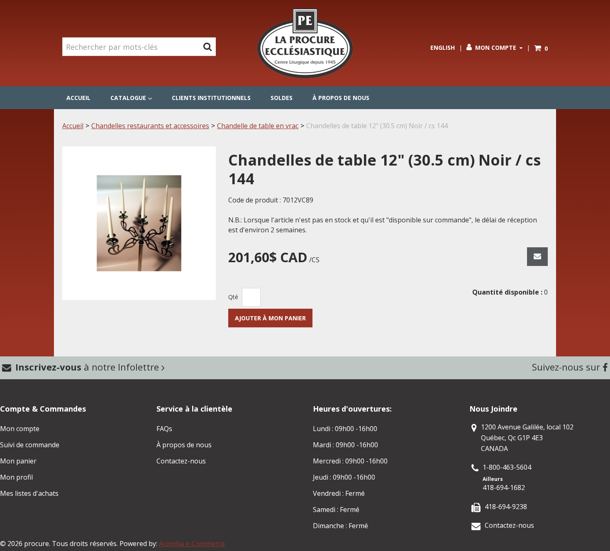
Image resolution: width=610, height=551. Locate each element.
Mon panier (18, 461)
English (442, 47)
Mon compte (495, 47)
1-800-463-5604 (507, 467)
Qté (233, 297)
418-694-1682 (504, 487)
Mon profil (16, 477)
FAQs (164, 428)
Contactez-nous (181, 461)
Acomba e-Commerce (192, 543)
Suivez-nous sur (567, 367)
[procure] (305, 43)
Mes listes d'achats (29, 493)
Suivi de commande (29, 444)
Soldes (282, 98)
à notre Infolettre (88, 367)
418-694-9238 (506, 506)
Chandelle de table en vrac (257, 125)
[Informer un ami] (537, 256)
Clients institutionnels (211, 98)
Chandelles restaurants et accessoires (150, 125)
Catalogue (128, 98)
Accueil (78, 98)
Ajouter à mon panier (270, 318)
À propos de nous (340, 98)
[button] (541, 48)
